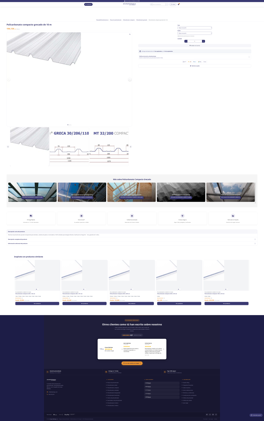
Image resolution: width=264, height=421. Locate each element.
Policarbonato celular (112, 385)
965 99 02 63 (51, 394)
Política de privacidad (188, 398)
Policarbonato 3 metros (112, 405)
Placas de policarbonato (115, 20)
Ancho (179, 30)
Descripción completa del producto (17, 239)
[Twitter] (207, 414)
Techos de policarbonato (113, 398)
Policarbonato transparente (113, 392)
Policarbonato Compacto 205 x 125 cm (25, 293)
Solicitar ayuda (196, 66)
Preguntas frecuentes (188, 385)
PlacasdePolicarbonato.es (102, 20)
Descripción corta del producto (16, 231)
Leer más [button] (126, 355)
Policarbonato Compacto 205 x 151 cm (72, 293)
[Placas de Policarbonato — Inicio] (51, 380)
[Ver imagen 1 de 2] (36, 289)
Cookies (215, 419)
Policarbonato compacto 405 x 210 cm (167, 293)
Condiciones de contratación (189, 395)
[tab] (70, 124)
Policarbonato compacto (129, 20)
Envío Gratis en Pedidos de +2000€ (133, 1)
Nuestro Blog (186, 382)
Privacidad (205, 419)
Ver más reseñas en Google (132, 363)
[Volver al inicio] (129, 4)
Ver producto (37, 303)
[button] (194, 57)
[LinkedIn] (213, 414)
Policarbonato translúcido (113, 395)
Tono (179, 25)
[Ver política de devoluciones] (249, 57)
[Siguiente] (129, 79)
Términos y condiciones (188, 392)
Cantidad (180, 38)
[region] (37, 275)
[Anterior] (8, 79)
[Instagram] (210, 414)
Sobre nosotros (186, 387)
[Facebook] (216, 414)
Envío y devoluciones (188, 390)
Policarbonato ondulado (113, 390)
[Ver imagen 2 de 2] (38, 289)
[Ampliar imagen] (130, 34)
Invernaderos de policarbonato (114, 400)
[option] (29, 146)
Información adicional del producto (18, 243)
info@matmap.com (53, 392)
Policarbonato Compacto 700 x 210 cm (214, 293)
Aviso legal (185, 403)
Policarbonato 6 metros (112, 403)
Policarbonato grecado (141, 20)
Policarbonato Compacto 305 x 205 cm (120, 293)
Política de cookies (187, 400)
